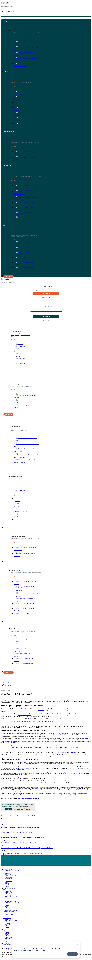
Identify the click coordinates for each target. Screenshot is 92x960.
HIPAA (5, 946)
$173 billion (28, 700)
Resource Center (7, 165)
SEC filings (69, 773)
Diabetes (8, 872)
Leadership (16, 245)
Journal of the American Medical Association (24, 768)
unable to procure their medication (40, 789)
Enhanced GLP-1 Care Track (13, 907)
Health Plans (16, 50)
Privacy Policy (6, 943)
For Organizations (10, 11)
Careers (8, 934)
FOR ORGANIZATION (9, 888)
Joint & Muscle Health (11, 875)
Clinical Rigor (17, 159)
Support (5, 375)
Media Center (9, 935)
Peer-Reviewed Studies (19, 194)
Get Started (8, 884)
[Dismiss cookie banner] (77, 944)
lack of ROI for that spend (10, 742)
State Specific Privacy (8, 944)
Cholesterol (9, 906)
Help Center (16, 397)
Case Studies (9, 919)
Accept (72, 954)
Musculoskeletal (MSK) (11, 910)
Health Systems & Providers (20, 61)
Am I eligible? (45, 293)
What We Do (6, 71)
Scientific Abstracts (18, 200)
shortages (35, 788)
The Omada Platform (11, 901)
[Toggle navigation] (1, 19)
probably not (50, 721)
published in (33, 763)
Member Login (46, 297)
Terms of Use (6, 947)
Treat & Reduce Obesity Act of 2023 (21, 741)
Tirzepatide (18, 701)
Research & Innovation (8, 131)
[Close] (1, 281)
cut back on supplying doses (75, 788)
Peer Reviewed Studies (11, 920)
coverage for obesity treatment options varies (65, 752)
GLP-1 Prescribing (10, 909)
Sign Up (4, 861)
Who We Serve (6, 21)
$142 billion (29, 718)
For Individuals (9, 10)
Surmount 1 (32, 713)
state (88, 734)
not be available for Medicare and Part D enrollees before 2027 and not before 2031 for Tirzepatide (26, 756)
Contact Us (8, 882)
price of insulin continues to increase (56, 734)
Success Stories (6, 371)
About (4, 225)
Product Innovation (10, 913)
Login (7, 886)
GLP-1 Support (9, 874)
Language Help (6, 949)
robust (21, 708)
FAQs (4, 374)
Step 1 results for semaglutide (24, 715)
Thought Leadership (8, 685)
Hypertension (9, 873)
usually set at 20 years (27, 762)
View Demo (47, 320)
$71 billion (22, 700)
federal (2, 736)
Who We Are (6, 372)
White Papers (9, 923)
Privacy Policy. (42, 950)
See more (3, 822)
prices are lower (35, 733)
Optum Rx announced (56, 739)
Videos (7, 927)
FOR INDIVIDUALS (8, 868)
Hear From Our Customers (12, 896)
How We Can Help (7, 322)
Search (5, 415)
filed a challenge (19, 778)
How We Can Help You (8, 869)
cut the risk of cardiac (40, 745)
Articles (8, 924)
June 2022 (21, 738)
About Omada (6, 930)
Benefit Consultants (10, 893)
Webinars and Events (11, 925)
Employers (8, 891)
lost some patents (63, 772)
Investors (8, 938)
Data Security (9, 937)
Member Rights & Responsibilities (11, 948)
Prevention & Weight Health (12, 870)
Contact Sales (8, 276)
